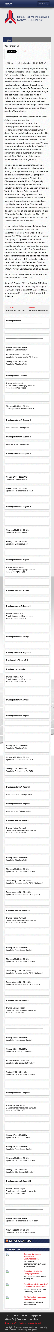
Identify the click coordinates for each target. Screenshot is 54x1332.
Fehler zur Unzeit (15, 310)
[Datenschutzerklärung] (30, 1323)
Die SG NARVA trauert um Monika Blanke (35, 1298)
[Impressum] (10, 1323)
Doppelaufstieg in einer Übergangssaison (33, 1272)
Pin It (24, 51)
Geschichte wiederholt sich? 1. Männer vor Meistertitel (36, 1285)
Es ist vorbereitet (38, 310)
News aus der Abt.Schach (20, 1240)
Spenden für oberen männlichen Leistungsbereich (32, 1256)
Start (6, 1315)
